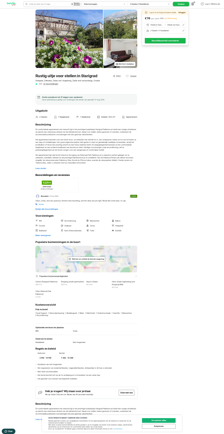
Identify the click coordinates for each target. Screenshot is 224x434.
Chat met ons (126, 392)
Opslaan (133, 76)
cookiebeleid (117, 429)
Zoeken (181, 4)
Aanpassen (159, 426)
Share (118, 76)
